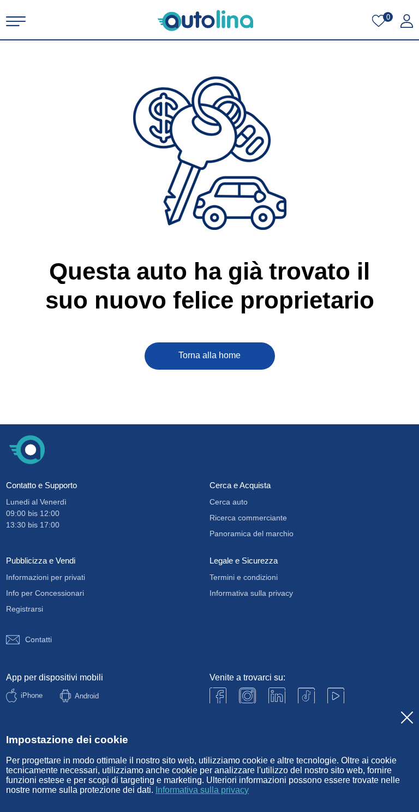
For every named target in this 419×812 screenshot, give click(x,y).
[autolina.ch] (205, 20)
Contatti (38, 639)
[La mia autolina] (407, 21)
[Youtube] (247, 695)
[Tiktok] (306, 695)
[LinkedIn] (276, 695)
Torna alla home (209, 355)
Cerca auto (229, 501)
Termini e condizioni (244, 577)
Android (87, 696)
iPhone (32, 695)
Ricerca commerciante (248, 517)
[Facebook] (218, 695)
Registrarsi (24, 608)
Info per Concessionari (45, 593)
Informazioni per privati (45, 577)
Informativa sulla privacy (202, 790)
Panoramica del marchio (252, 533)
